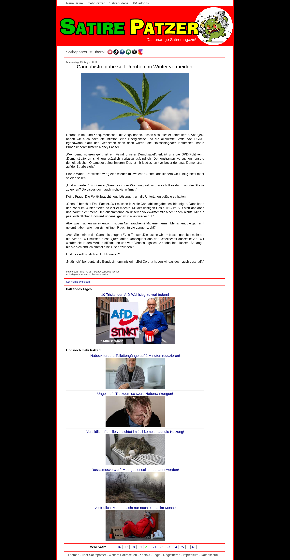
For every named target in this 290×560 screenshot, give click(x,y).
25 (182, 547)
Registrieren (171, 555)
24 (175, 547)
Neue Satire (74, 3)
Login (157, 555)
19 (140, 547)
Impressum (190, 555)
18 (133, 547)
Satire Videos (118, 3)
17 (126, 547)
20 (147, 547)
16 (119, 547)
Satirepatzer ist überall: (86, 52)
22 (162, 547)
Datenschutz (209, 555)
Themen (73, 555)
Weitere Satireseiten (123, 555)
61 (194, 547)
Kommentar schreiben (78, 281)
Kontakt (144, 555)
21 (155, 547)
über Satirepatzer (94, 555)
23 (169, 547)
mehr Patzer (96, 3)
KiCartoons (141, 3)
